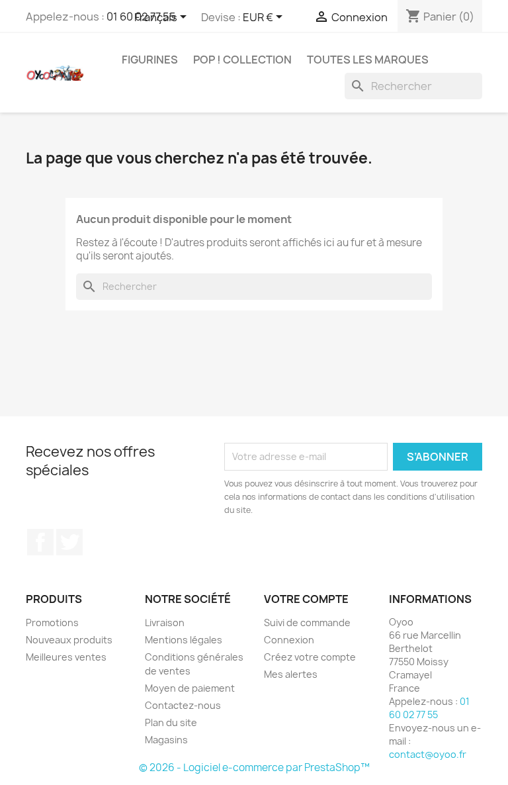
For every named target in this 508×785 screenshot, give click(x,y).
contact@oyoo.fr (427, 754)
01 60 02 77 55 (429, 708)
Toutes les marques (368, 59)
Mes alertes (291, 674)
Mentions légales (183, 639)
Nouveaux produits (69, 639)
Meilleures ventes (66, 657)
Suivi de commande (307, 622)
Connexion (289, 639)
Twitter (69, 542)
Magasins (166, 739)
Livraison (165, 622)
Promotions (52, 622)
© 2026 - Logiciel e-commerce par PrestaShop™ (254, 767)
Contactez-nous (183, 705)
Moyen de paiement (190, 688)
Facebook (40, 542)
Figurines (150, 59)
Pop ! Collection (242, 59)
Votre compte (306, 599)
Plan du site (171, 722)
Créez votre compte (310, 657)
